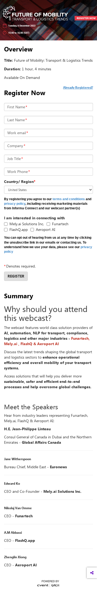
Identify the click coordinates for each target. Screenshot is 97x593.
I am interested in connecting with (34, 217)
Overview (18, 49)
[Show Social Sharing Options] (92, 573)
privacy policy (14, 204)
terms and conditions (69, 199)
